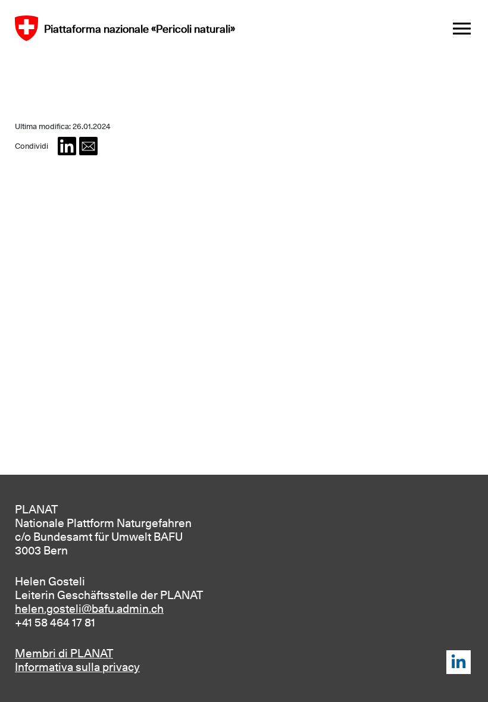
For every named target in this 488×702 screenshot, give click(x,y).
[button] (67, 146)
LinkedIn (458, 662)
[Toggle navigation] (462, 28)
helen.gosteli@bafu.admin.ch (89, 608)
